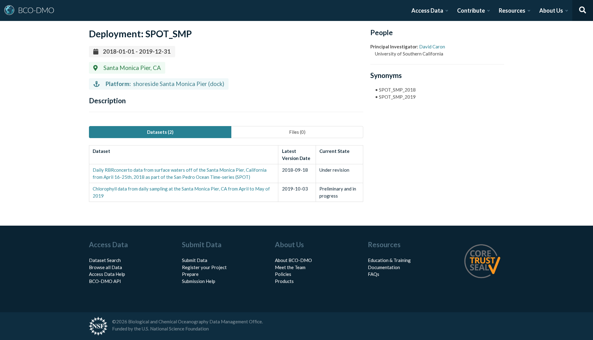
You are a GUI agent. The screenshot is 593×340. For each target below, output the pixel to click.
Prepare (190, 274)
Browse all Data (105, 267)
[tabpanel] (226, 173)
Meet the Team (290, 267)
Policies (283, 274)
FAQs (373, 274)
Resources (512, 10)
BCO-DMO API (105, 281)
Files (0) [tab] (297, 132)
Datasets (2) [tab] (160, 132)
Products (284, 281)
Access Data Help (107, 274)
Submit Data (194, 260)
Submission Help (198, 281)
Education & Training (389, 260)
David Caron (432, 46)
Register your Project (204, 267)
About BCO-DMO (293, 260)
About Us (551, 10)
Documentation (384, 267)
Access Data (427, 10)
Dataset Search (105, 260)
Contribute (471, 10)
